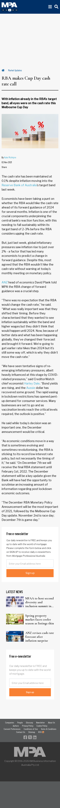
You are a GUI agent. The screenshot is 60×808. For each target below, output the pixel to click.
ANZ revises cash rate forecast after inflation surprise (39, 637)
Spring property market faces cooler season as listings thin (39, 619)
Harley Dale (32, 383)
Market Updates (15, 70)
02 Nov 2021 (7, 162)
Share (4, 166)
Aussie (30, 387)
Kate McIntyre (10, 157)
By (9, 157)
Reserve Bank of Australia (19, 185)
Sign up (30, 573)
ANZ (5, 282)
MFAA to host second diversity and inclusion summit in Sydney (39, 602)
